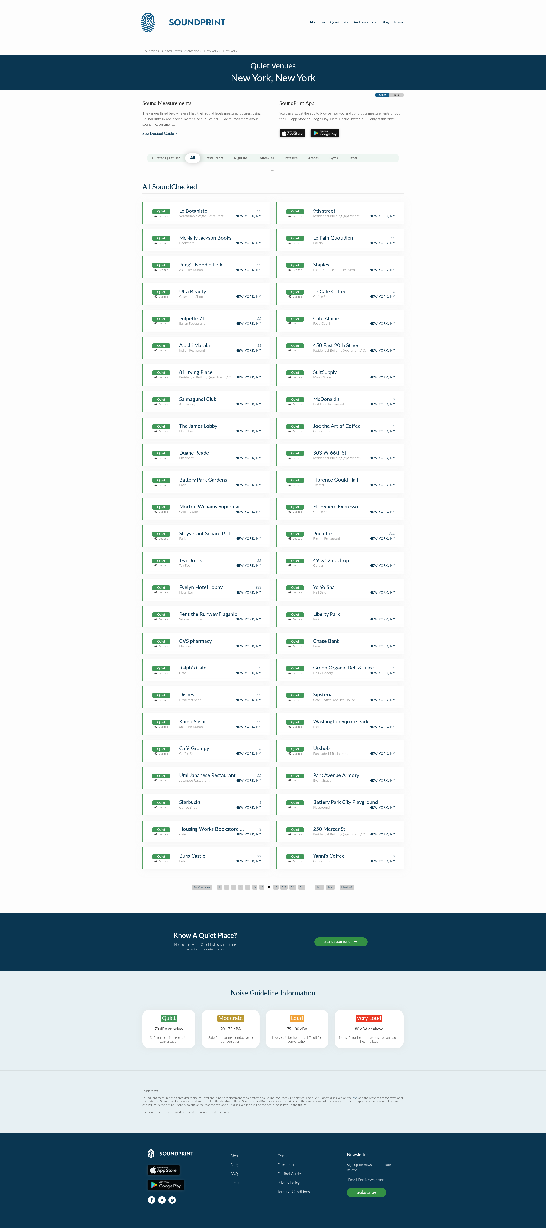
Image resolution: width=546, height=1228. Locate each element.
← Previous (202, 887)
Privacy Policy (288, 1183)
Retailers (291, 158)
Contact (283, 1156)
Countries (149, 51)
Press (399, 22)
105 (319, 887)
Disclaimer (286, 1165)
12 (302, 887)
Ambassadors (364, 22)
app (355, 1098)
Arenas (313, 158)
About (315, 22)
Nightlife (240, 158)
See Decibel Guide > (159, 134)
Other (353, 158)
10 (284, 887)
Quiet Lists (339, 22)
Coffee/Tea (266, 158)
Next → (347, 887)
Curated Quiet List (166, 158)
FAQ (234, 1174)
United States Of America (180, 51)
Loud (397, 95)
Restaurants (214, 158)
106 (330, 887)
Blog (385, 22)
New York (211, 51)
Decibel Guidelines (292, 1174)
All (192, 158)
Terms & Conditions (293, 1192)
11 (293, 887)
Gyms (333, 158)
